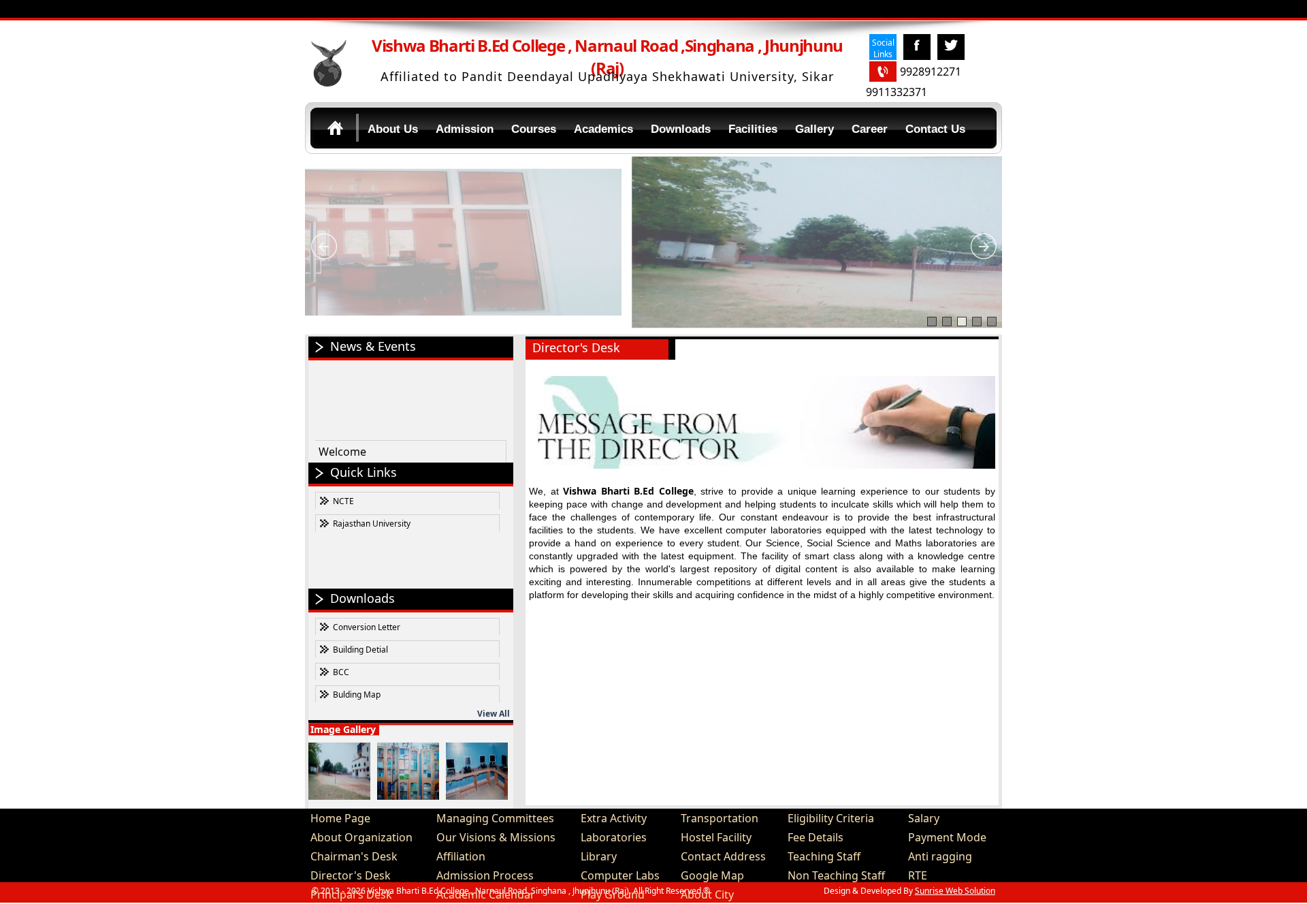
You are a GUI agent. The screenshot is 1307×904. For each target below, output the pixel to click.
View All (493, 713)
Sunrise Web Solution (955, 891)
